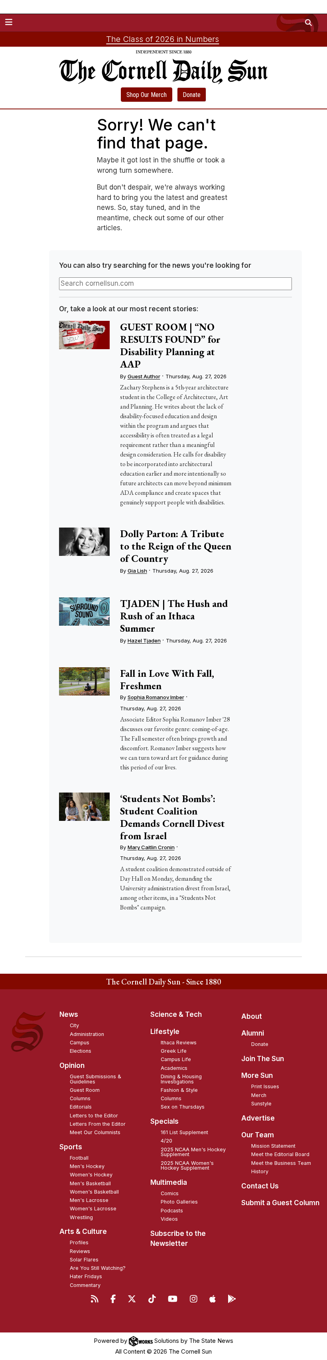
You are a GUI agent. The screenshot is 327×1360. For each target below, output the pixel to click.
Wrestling (81, 1217)
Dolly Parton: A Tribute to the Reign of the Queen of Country (175, 546)
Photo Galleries (179, 1202)
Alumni (252, 1033)
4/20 (166, 1141)
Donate (192, 95)
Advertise (258, 1118)
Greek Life (174, 1051)
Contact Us (260, 1186)
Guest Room (85, 1090)
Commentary (85, 1285)
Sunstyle (261, 1104)
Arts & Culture (83, 1231)
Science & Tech (176, 1014)
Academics (174, 1068)
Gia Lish (137, 570)
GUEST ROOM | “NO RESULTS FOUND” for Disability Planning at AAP (170, 345)
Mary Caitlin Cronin (151, 847)
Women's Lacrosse (93, 1209)
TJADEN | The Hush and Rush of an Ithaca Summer (174, 616)
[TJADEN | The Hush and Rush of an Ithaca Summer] (84, 611)
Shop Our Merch (146, 95)
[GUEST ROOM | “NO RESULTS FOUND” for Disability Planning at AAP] (84, 335)
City (74, 1025)
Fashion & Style (179, 1090)
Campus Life (176, 1059)
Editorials (81, 1107)
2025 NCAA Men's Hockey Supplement (193, 1152)
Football (79, 1158)
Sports (70, 1147)
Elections (80, 1051)
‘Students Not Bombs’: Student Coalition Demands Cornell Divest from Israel (172, 817)
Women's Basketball (94, 1192)
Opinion (72, 1065)
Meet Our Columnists (95, 1132)
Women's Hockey (91, 1175)
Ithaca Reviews (179, 1043)
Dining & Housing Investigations (181, 1079)
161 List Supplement (184, 1132)
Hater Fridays (86, 1276)
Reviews (80, 1251)
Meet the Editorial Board (280, 1154)
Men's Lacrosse (89, 1200)
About (251, 1016)
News (68, 1014)
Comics (170, 1193)
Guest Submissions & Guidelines (95, 1079)
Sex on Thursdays (183, 1107)
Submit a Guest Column (280, 1203)
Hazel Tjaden (144, 640)
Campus (79, 1043)
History (259, 1171)
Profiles (79, 1242)
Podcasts (172, 1211)
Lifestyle (164, 1032)
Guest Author (144, 376)
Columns (80, 1098)
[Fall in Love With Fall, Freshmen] (84, 681)
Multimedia (168, 1182)
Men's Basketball (90, 1183)
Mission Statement (273, 1146)
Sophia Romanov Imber (156, 697)
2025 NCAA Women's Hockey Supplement (187, 1165)
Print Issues (265, 1086)
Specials (164, 1121)
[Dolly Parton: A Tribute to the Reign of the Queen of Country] (84, 542)
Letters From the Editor (98, 1124)
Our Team (257, 1135)
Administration (87, 1034)
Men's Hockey (87, 1166)
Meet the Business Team (281, 1163)
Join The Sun (262, 1059)
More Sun (257, 1075)
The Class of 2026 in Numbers (162, 39)
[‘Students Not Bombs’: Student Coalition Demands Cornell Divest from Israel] (84, 807)
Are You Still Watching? (98, 1268)
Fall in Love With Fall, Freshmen (167, 679)
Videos (169, 1219)
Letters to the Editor (94, 1116)
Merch (258, 1095)
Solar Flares (84, 1260)
